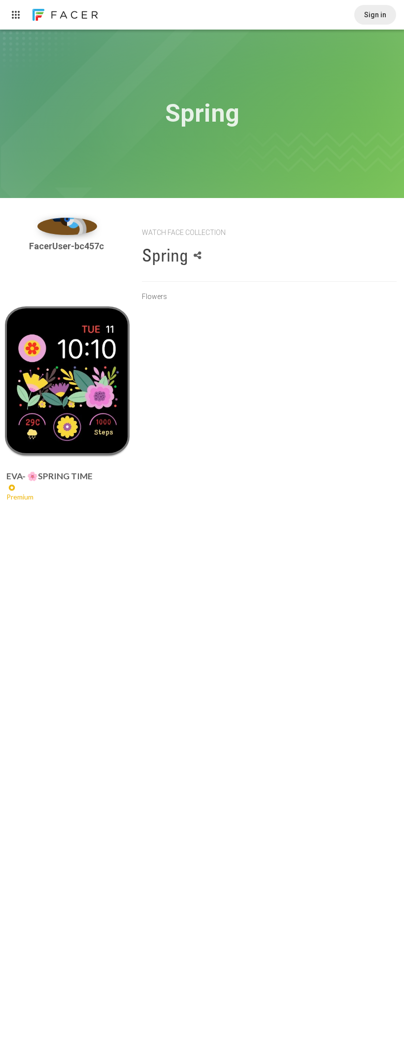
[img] (67, 226)
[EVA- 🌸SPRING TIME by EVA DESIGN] (67, 381)
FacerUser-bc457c (67, 246)
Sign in (375, 15)
